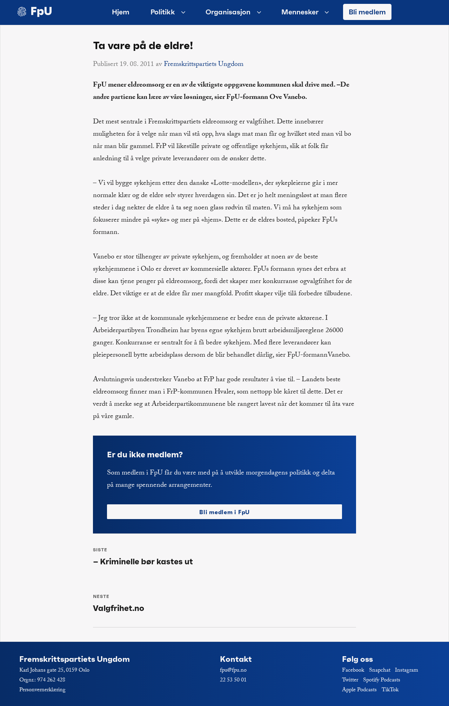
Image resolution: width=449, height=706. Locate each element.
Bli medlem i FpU (224, 512)
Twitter (350, 680)
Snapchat (379, 670)
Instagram (406, 670)
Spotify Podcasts (381, 680)
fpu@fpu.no (233, 670)
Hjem (120, 11)
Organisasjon (228, 11)
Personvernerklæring (42, 690)
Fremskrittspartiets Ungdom (203, 65)
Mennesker (300, 11)
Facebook (353, 670)
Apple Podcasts (359, 690)
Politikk (162, 11)
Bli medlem (367, 11)
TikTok (390, 690)
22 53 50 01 (233, 680)
